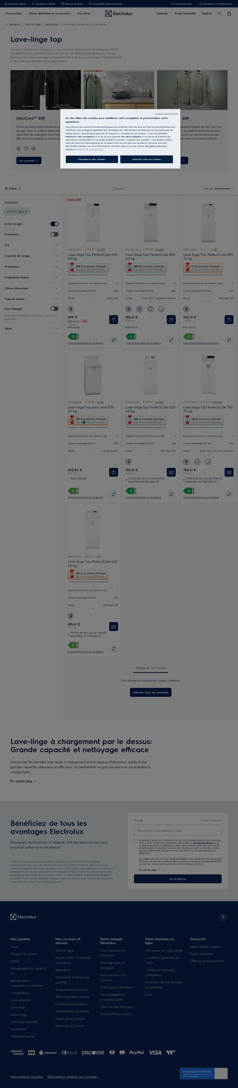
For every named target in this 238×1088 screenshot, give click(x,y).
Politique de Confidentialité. (90, 149)
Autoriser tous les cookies (146, 159)
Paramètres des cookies (91, 159)
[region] (120, 139)
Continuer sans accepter (166, 113)
